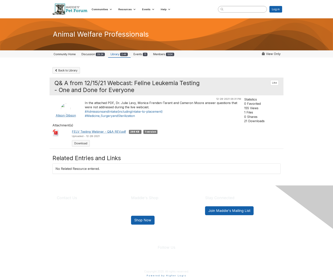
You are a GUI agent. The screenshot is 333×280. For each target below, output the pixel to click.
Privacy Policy (155, 262)
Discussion (92, 54)
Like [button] (274, 82)
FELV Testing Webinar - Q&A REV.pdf (99, 132)
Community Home (65, 54)
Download (80, 143)
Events (140, 54)
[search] (222, 9)
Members (163, 54)
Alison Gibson (66, 115)
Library (118, 54)
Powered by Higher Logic (167, 275)
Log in (276, 9)
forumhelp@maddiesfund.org (84, 217)
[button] (102, 9)
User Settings (195, 262)
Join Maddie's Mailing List (229, 211)
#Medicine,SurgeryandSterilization (110, 116)
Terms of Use (175, 262)
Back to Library (67, 70)
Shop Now (142, 220)
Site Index (136, 262)
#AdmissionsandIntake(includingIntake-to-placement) (124, 111)
